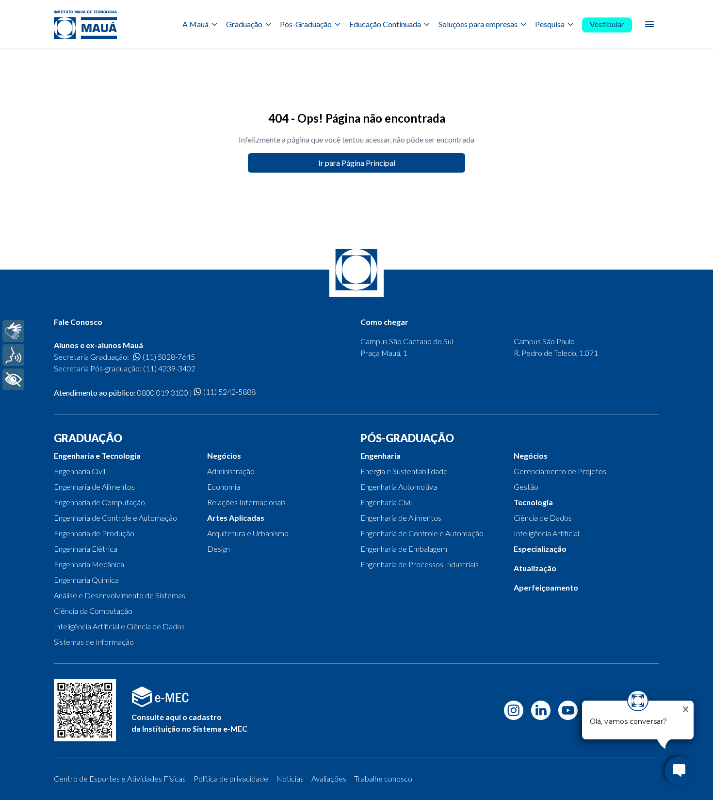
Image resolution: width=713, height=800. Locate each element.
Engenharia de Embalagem (403, 548)
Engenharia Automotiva (398, 486)
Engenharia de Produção (94, 533)
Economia (223, 486)
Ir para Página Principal (356, 162)
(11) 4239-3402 (169, 368)
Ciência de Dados (543, 517)
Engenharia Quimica (86, 579)
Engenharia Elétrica (85, 548)
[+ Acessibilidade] (13, 379)
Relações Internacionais (246, 502)
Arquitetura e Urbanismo (248, 533)
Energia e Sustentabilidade (404, 471)
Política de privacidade (231, 778)
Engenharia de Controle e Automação (115, 517)
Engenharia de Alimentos (94, 486)
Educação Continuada (385, 24)
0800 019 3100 (162, 392)
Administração (231, 471)
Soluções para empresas (478, 24)
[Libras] (13, 331)
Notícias (290, 778)
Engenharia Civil (79, 471)
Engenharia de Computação (99, 502)
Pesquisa (550, 24)
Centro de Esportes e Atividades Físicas (120, 778)
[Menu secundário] (649, 24)
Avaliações (328, 778)
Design (218, 548)
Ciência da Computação (93, 610)
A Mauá (195, 24)
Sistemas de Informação (94, 641)
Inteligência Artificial (546, 533)
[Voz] (13, 355)
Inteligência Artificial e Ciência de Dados (119, 626)
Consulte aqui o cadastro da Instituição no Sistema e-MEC (189, 722)
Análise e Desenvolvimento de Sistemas (119, 595)
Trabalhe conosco (383, 778)
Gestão (526, 486)
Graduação (244, 24)
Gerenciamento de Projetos (560, 471)
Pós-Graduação (306, 24)
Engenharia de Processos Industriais (419, 564)
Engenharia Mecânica (89, 564)
